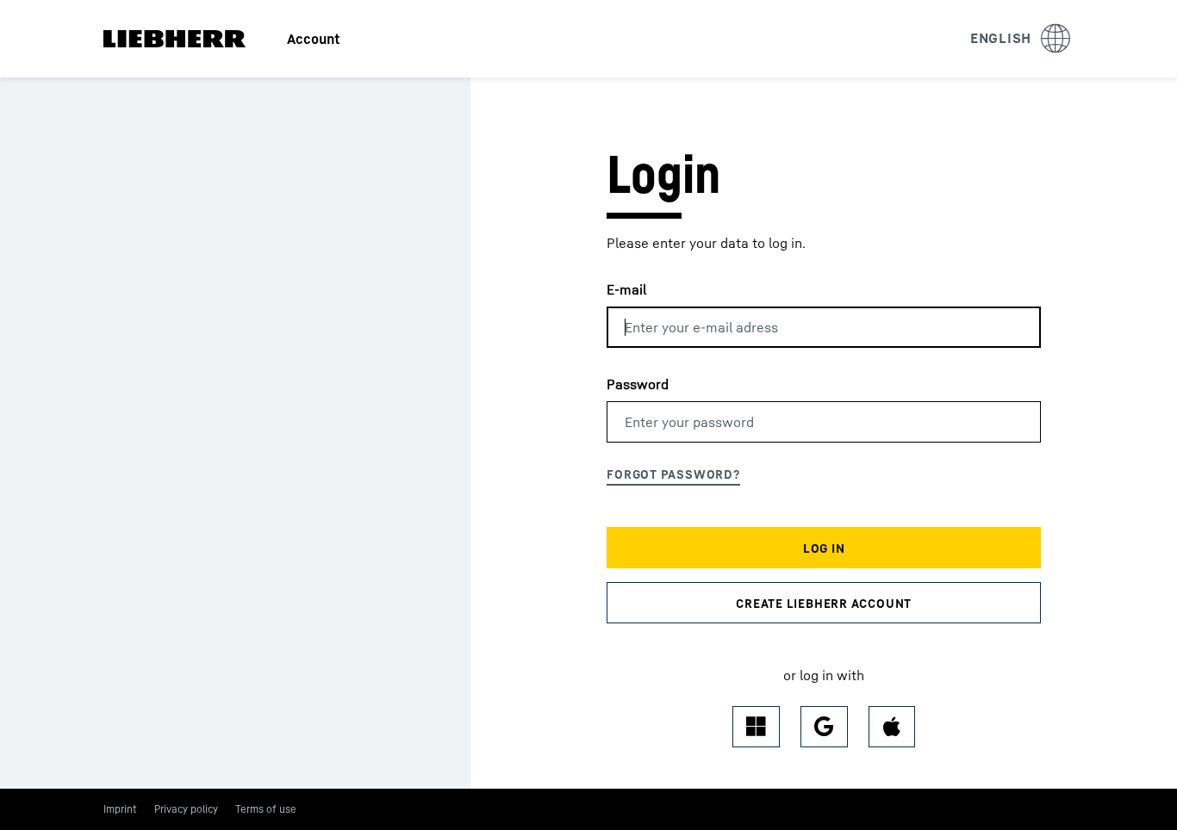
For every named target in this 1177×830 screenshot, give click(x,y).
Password (638, 384)
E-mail (626, 289)
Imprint (120, 808)
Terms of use (265, 808)
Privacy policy (186, 808)
